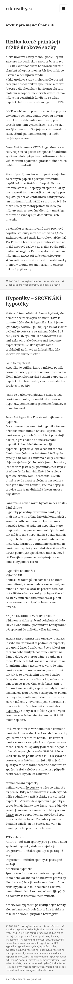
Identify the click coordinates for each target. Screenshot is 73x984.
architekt (31, 929)
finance (54, 936)
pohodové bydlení (41, 963)
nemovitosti (32, 960)
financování (26, 939)
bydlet (47, 933)
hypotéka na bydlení (27, 946)
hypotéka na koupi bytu (37, 949)
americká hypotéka (16, 929)
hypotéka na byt (48, 946)
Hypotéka (11, 946)
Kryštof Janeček (33, 281)
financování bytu (41, 939)
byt (54, 933)
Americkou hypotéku (20, 905)
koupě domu (18, 960)
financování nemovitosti (26, 943)
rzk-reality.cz (19, 8)
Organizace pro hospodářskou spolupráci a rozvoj (33, 284)
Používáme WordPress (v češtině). (24, 979)
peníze (26, 963)
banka (40, 929)
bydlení (49, 929)
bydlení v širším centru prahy (28, 933)
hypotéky (32, 787)
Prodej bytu (51, 966)
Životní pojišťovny (18, 174)
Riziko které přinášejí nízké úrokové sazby (33, 44)
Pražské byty (15, 966)
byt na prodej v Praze (25, 936)
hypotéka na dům (15, 949)
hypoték (11, 102)
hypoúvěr (54, 956)
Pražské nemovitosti (33, 966)
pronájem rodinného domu (39, 970)
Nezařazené (53, 281)
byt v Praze (43, 936)
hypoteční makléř (49, 943)
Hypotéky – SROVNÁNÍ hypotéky (34, 301)
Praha (55, 963)
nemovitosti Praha (50, 960)
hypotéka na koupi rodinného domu (42, 953)
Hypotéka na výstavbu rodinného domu (27, 956)
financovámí (12, 939)
